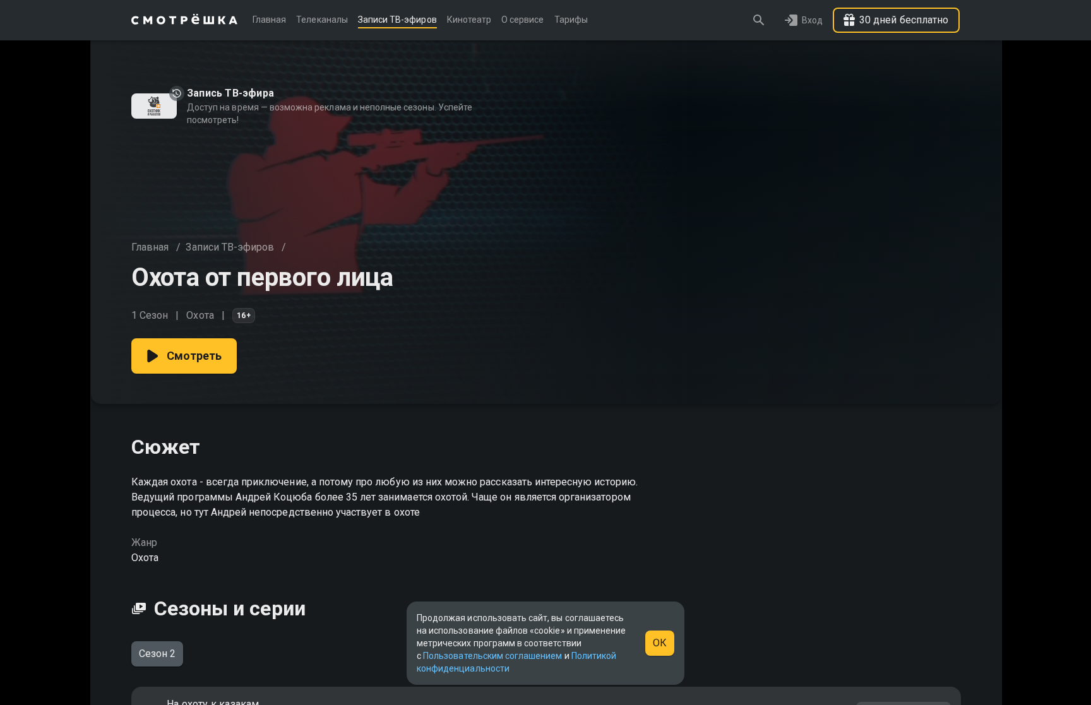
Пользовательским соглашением (492, 656)
